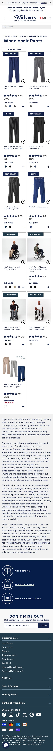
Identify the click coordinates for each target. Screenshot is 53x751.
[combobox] (26, 27)
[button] (3, 17)
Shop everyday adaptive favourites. (26, 8)
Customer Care (10, 638)
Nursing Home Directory (13, 667)
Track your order (9, 655)
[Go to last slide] (3, 2)
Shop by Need (9, 694)
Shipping (5, 651)
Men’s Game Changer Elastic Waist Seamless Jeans (38, 269)
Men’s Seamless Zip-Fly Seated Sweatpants (38, 328)
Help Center (7, 643)
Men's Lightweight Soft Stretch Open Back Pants (13, 148)
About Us (7, 677)
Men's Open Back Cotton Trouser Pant (39, 87)
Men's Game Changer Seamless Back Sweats (13, 328)
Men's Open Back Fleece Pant (13, 87)
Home (7, 36)
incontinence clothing (29, 542)
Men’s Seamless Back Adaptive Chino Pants (12, 268)
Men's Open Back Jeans (38, 207)
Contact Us (7, 647)
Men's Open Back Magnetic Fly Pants (11, 208)
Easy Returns (8, 659)
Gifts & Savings (10, 686)
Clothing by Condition (13, 703)
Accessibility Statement (12, 671)
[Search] (4, 26)
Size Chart (6, 663)
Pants (23, 36)
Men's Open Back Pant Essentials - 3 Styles (13, 386)
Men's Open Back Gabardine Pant (36, 148)
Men (15, 36)
